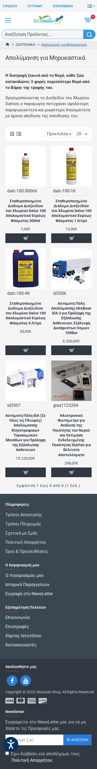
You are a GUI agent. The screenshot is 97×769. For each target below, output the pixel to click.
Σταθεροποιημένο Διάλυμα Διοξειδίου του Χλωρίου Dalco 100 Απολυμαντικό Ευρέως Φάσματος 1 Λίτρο (71, 211)
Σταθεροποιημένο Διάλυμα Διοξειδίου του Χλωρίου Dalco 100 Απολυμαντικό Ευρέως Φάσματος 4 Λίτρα (25, 313)
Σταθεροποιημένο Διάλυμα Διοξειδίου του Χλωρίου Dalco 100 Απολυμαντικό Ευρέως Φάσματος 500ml (25, 211)
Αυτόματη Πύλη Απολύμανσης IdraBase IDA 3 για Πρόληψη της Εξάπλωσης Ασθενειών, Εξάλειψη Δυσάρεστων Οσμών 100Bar (71, 318)
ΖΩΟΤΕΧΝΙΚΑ (25, 45)
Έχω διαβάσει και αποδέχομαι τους (45, 757)
